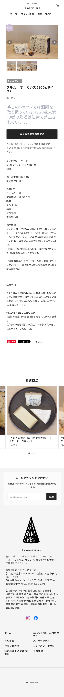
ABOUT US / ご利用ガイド (46, 634)
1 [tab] (29, 453)
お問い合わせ (11, 646)
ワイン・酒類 (27, 14)
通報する (39, 342)
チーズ (13, 14)
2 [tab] (32, 453)
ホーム (8, 633)
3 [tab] (34, 453)
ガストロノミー (46, 14)
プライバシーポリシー (45, 646)
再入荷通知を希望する (32, 134)
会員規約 (38, 651)
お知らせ (9, 640)
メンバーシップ (41, 640)
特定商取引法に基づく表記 (16, 652)
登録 (51, 496)
